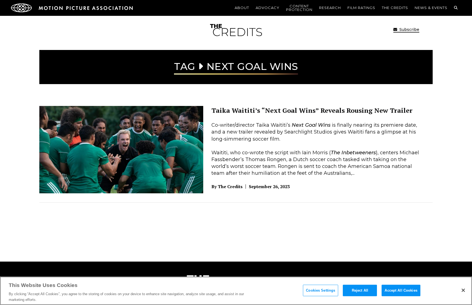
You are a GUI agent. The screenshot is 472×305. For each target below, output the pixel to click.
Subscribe (408, 29)
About (242, 7)
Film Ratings (361, 7)
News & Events (431, 7)
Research (330, 7)
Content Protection (299, 8)
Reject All (360, 290)
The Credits (395, 7)
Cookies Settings (320, 290)
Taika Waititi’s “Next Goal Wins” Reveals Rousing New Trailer (311, 110)
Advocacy (267, 7)
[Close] (463, 290)
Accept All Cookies (401, 290)
